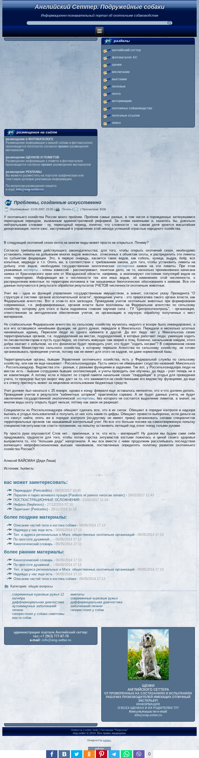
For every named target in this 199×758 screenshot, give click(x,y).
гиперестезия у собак (87, 610)
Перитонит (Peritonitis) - (44, 509)
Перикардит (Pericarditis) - (47, 490)
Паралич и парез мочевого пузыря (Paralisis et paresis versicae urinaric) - (83, 495)
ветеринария (122, 101)
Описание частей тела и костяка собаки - (59, 525)
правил (63, 146)
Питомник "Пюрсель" (114, 730)
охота (116, 94)
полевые (119, 86)
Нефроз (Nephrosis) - (43, 504)
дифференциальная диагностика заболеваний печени (96, 604)
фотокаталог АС (124, 57)
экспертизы (85, 398)
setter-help (91, 730)
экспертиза (125, 266)
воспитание (121, 72)
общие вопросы (40, 586)
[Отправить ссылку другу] (77, 209)
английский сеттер (126, 50)
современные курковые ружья (94, 598)
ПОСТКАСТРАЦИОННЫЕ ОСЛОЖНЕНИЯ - (60, 500)
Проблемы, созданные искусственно (57, 202)
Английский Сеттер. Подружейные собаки (100, 6)
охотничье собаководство (132, 108)
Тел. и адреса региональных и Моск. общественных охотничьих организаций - (88, 535)
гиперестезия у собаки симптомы (38, 614)
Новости (76, 730)
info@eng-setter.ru (30, 189)
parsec (107, 740)
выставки (119, 79)
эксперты (30, 270)
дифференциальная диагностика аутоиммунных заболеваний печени (38, 606)
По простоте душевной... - (47, 539)
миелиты (77, 594)
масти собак (21, 618)
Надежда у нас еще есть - (47, 530)
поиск (116, 123)
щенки (117, 64)
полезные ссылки (126, 115)
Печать (66, 209)
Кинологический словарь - (47, 544)
